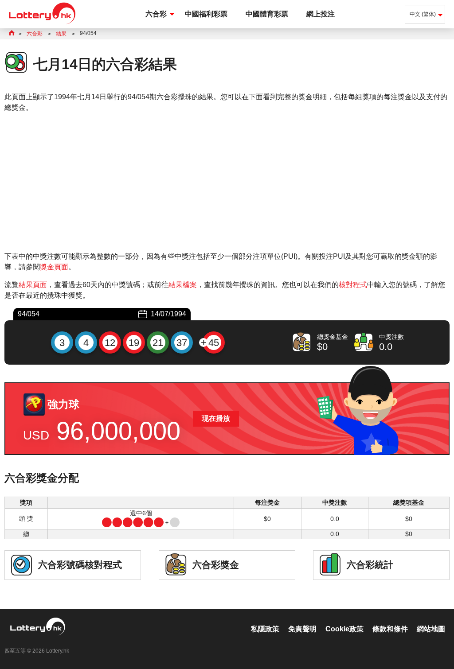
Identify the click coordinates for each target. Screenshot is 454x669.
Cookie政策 (344, 629)
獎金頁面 (54, 267)
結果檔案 (182, 284)
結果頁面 (33, 284)
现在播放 (216, 418)
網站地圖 (431, 629)
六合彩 (156, 14)
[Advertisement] (227, 182)
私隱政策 (265, 629)
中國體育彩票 (267, 14)
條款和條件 (390, 629)
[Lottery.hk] (42, 24)
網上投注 (320, 14)
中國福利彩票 (206, 14)
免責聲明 (302, 629)
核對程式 (353, 284)
